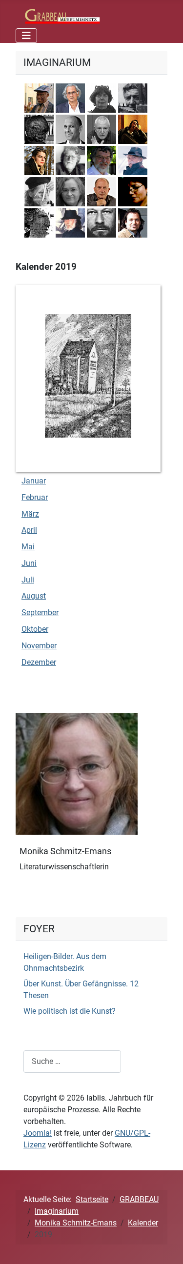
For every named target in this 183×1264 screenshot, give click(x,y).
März (30, 514)
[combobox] (72, 1061)
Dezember (38, 662)
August (33, 596)
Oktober (34, 629)
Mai (28, 546)
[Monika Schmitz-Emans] (77, 773)
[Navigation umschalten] (26, 35)
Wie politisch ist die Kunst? (69, 1011)
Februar (34, 497)
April (29, 530)
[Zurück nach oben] (166, 1246)
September (40, 612)
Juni (29, 563)
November (39, 645)
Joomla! (37, 1133)
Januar (33, 480)
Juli (27, 579)
